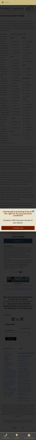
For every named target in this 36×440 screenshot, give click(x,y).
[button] (33, 211)
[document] (18, 220)
